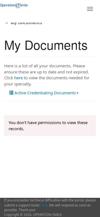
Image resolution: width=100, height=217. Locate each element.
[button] (44, 92)
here (18, 77)
